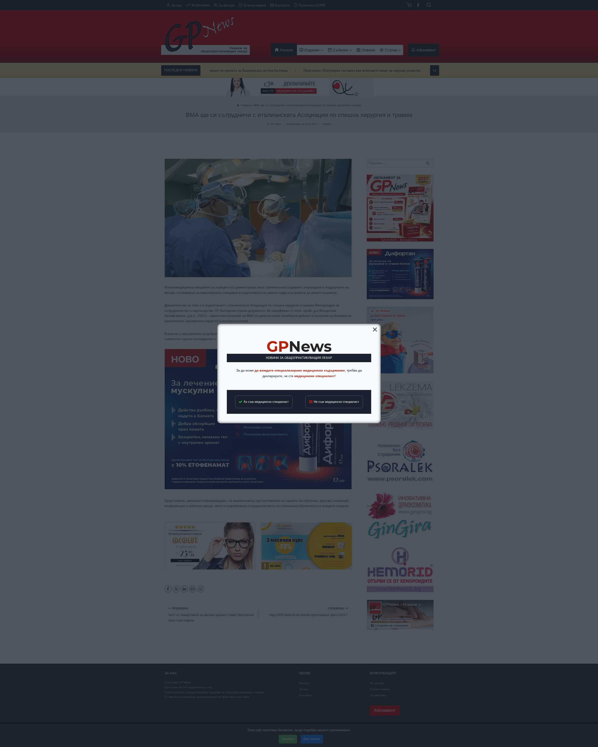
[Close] (374, 329)
